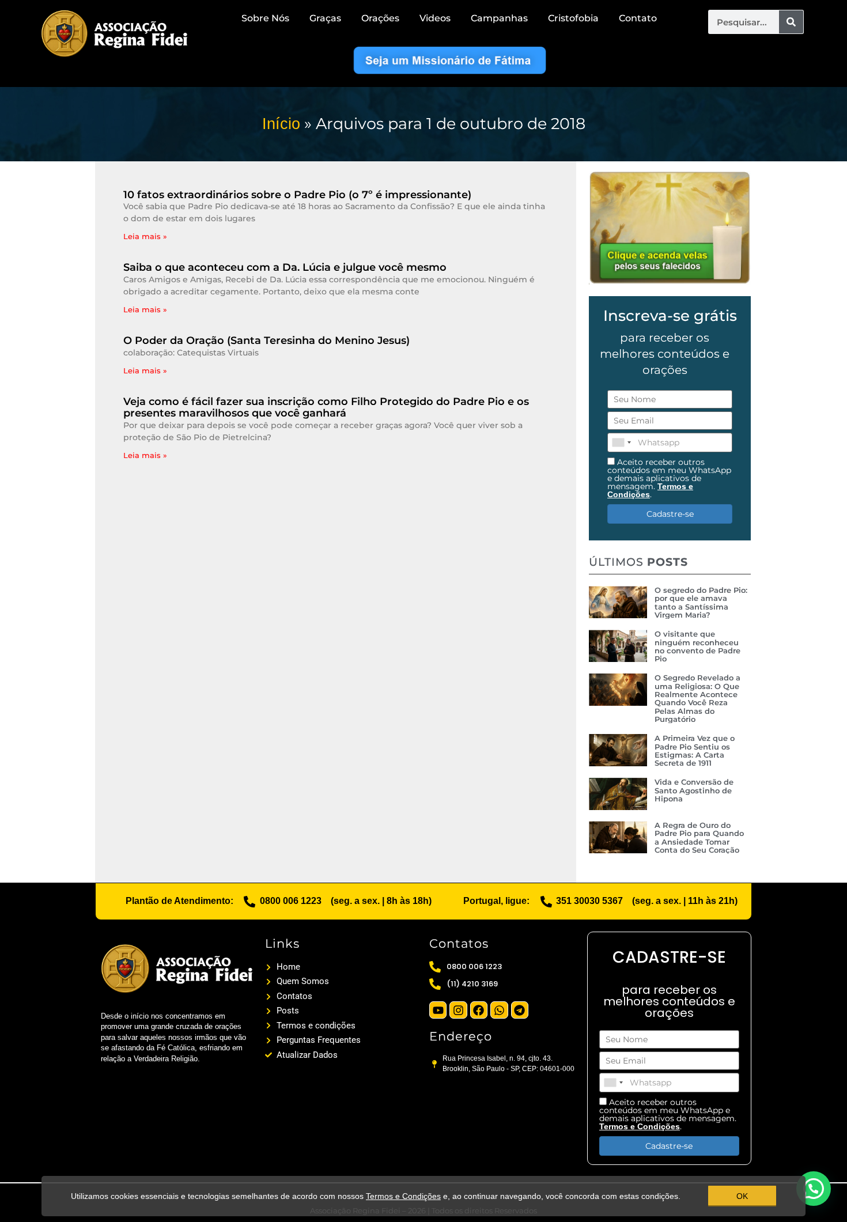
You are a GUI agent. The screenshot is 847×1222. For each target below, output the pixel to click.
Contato (638, 18)
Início (281, 124)
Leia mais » (145, 236)
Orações (380, 18)
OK (742, 1196)
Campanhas (499, 18)
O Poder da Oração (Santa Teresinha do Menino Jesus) (266, 340)
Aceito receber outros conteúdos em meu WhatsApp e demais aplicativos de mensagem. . (669, 477)
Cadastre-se (670, 514)
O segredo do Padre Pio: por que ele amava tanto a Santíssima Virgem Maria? (701, 602)
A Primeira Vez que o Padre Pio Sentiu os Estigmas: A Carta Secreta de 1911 (695, 750)
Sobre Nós (265, 18)
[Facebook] (478, 1010)
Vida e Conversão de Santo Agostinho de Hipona (694, 790)
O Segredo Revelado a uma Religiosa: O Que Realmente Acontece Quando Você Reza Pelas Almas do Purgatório (697, 698)
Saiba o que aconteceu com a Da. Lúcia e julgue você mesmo (285, 267)
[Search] (791, 21)
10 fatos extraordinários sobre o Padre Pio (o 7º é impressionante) (297, 194)
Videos (435, 18)
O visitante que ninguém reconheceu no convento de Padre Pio (697, 646)
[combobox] (621, 442)
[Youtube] (438, 1010)
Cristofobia (573, 18)
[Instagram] (458, 1010)
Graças (325, 18)
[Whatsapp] (499, 1010)
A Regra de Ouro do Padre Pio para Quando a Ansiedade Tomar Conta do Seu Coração (699, 837)
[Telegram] (519, 1010)
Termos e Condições (403, 1196)
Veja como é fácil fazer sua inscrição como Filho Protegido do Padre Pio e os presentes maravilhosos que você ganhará (326, 407)
